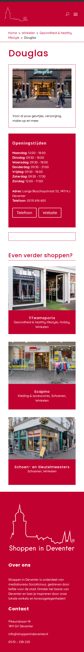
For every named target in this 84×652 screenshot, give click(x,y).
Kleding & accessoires (34, 396)
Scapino (42, 391)
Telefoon (24, 212)
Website (50, 212)
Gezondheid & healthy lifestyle (36, 322)
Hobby (65, 322)
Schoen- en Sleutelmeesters (42, 466)
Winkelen (42, 327)
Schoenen (58, 396)
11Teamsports (42, 317)
